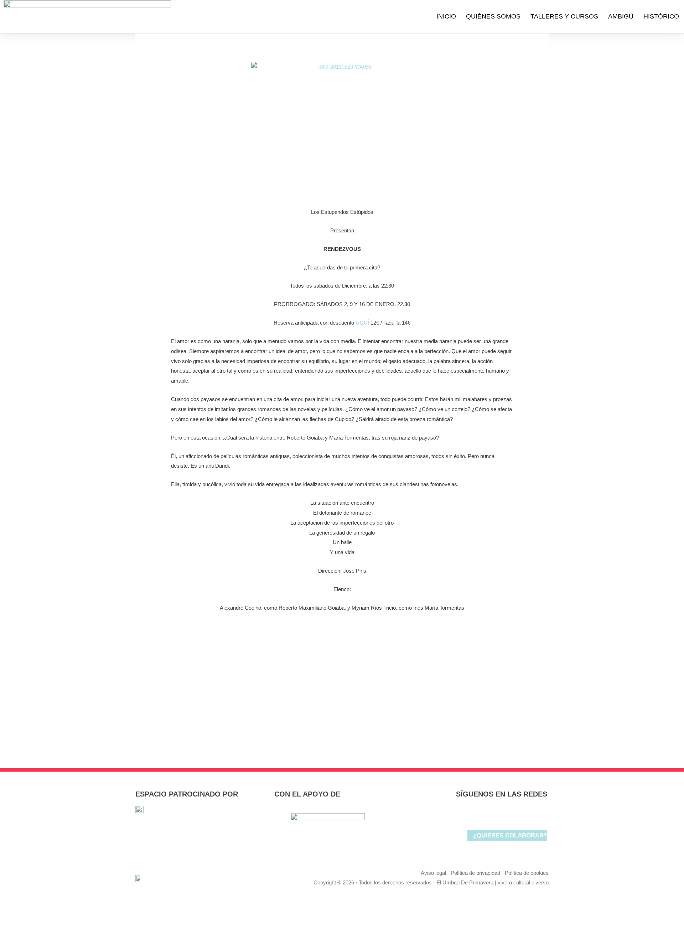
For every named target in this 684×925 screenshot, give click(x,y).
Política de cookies (527, 873)
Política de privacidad (475, 873)
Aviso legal (433, 873)
